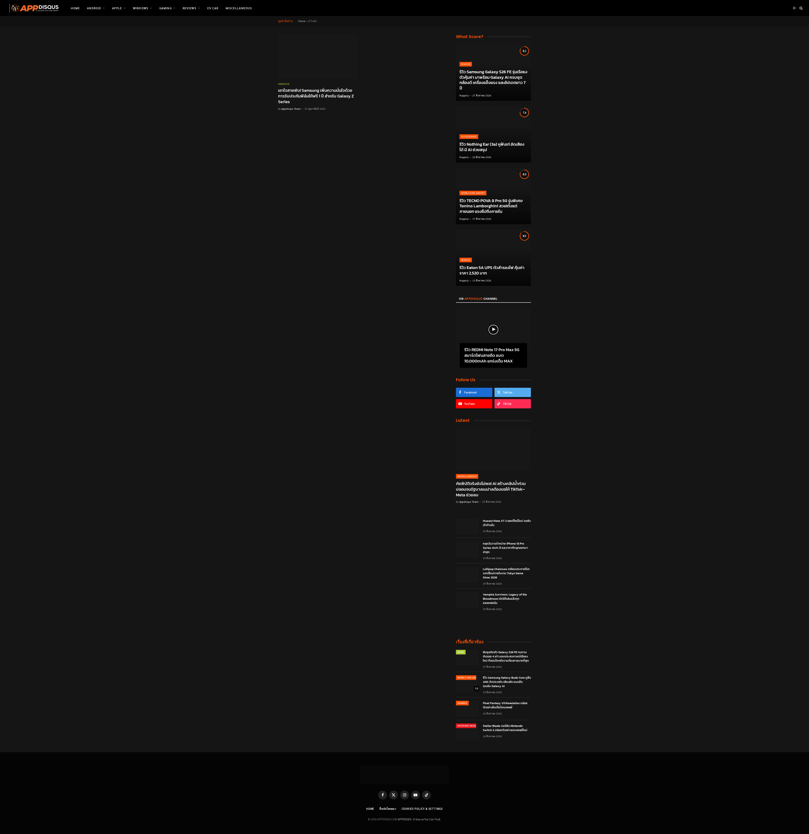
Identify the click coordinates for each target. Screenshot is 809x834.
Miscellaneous (239, 8)
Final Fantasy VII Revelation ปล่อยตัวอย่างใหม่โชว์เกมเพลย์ (505, 705)
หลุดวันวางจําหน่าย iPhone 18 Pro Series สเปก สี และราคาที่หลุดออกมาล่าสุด (505, 548)
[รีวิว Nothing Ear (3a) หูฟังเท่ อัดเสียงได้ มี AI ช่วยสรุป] (493, 134)
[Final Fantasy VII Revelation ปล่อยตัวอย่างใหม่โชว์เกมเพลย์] (467, 709)
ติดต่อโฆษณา (387, 808)
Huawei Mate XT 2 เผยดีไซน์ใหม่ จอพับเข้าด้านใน (507, 523)
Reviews (189, 8)
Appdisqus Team (291, 108)
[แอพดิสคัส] (33, 8)
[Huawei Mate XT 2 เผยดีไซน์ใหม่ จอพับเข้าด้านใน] (467, 526)
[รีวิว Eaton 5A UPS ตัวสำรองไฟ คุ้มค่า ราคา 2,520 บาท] (493, 258)
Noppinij (464, 95)
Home (75, 8)
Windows (140, 8)
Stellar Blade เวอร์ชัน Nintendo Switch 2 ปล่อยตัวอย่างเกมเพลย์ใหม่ (505, 728)
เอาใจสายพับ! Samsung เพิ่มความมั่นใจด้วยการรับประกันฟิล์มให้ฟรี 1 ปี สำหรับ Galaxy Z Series (316, 96)
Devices (465, 64)
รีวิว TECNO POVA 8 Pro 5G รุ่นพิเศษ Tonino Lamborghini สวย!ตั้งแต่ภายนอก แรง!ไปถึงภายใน (491, 206)
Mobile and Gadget (473, 193)
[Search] (801, 8)
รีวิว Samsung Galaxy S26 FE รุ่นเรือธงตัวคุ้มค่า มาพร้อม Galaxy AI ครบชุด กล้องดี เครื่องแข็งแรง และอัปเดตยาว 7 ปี (493, 80)
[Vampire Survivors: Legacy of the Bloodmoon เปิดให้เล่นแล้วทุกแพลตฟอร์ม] (467, 600)
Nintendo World (468, 725)
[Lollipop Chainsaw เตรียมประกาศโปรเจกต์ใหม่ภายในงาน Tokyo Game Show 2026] (467, 575)
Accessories (469, 136)
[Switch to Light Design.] (794, 8)
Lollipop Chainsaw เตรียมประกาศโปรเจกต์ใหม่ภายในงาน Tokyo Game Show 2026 (506, 573)
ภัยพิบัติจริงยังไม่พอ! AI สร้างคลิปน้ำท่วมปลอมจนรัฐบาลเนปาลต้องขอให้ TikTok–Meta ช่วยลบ (491, 489)
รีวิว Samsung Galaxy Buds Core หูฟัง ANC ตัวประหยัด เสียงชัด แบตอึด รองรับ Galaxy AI (507, 682)
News (461, 652)
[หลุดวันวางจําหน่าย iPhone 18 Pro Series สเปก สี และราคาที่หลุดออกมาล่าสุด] (467, 549)
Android (94, 8)
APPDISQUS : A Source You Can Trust (419, 819)
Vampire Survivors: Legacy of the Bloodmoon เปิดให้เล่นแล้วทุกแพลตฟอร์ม (505, 599)
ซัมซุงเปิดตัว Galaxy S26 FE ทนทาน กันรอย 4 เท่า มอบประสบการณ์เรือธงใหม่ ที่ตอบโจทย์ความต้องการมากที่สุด (506, 656)
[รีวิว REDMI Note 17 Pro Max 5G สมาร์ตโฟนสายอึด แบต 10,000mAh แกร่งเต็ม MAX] (493, 330)
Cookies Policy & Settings (422, 808)
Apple (117, 8)
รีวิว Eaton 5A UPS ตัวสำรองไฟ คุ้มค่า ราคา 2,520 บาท (491, 270)
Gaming (165, 8)
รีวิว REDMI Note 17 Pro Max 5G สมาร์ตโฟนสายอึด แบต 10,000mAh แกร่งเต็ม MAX (491, 355)
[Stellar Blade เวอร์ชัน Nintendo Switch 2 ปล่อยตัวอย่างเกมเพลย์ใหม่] (467, 731)
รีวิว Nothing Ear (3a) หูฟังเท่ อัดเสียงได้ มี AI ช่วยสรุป (491, 147)
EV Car (212, 8)
